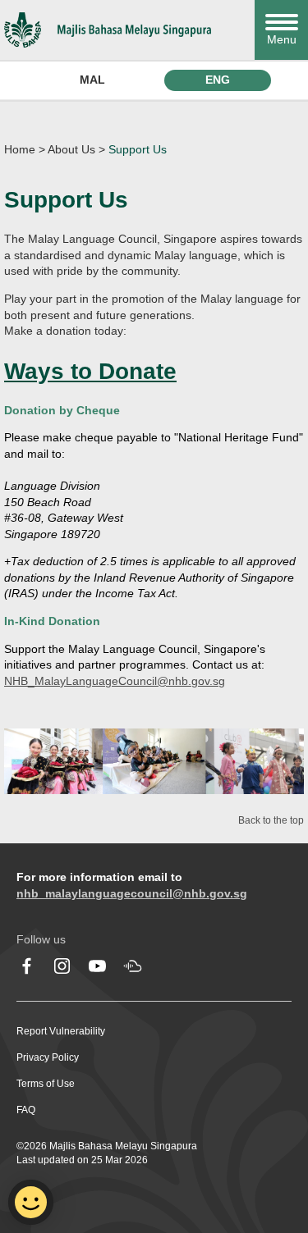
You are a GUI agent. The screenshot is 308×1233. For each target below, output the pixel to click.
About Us (71, 149)
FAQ (25, 1110)
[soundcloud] (132, 966)
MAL (92, 79)
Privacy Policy (47, 1057)
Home (19, 149)
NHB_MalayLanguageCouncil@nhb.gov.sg (114, 680)
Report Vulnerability (60, 1031)
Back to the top (271, 820)
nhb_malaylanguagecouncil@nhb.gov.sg (131, 893)
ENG (217, 79)
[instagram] (62, 966)
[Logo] (125, 30)
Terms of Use (45, 1084)
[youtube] (97, 966)
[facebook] (26, 966)
